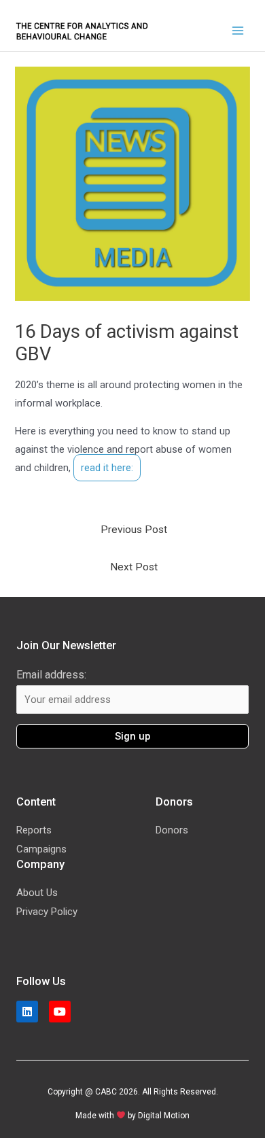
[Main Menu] (237, 30)
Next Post (134, 567)
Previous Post (134, 529)
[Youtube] (60, 1011)
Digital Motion (164, 1115)
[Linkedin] (27, 1011)
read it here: (107, 468)
